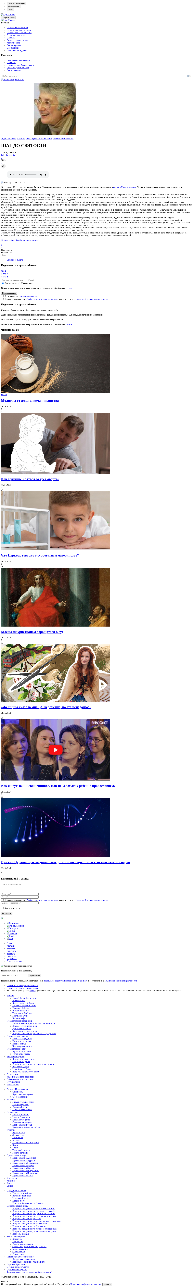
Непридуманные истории (19, 30)
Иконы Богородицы (22, 1038)
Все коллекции (14, 70)
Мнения (11, 1181)
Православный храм (16, 1049)
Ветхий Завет (18, 1000)
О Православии (20, 1097)
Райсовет (11, 62)
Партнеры (12, 958)
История (11, 1099)
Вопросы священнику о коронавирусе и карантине (37, 1221)
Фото (9, 1183)
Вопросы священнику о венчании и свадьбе (33, 1211)
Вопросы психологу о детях (25, 1071)
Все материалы (14, 45)
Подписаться (34, 976)
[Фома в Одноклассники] (15, 926)
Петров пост (18, 1201)
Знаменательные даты (23, 1102)
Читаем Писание (20, 1010)
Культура (11, 1130)
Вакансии (11, 956)
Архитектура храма (21, 1051)
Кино (15, 1145)
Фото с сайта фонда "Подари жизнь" (19, 240)
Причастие (17, 1241)
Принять (107, 1284)
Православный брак (22, 1125)
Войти (20, 79)
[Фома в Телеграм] (12, 928)
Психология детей (21, 1061)
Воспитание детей (15, 1056)
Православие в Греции (23, 1165)
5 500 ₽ (4, 277)
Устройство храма (21, 1054)
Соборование (18, 1251)
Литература (18, 1135)
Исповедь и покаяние (22, 1244)
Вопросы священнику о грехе (26, 1218)
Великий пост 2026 (21, 1195)
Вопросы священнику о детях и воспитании (33, 1064)
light (3, 155)
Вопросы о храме (20, 1234)
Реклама (11, 948)
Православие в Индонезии (25, 1173)
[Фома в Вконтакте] (13, 923)
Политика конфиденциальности (22, 985)
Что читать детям (20, 1066)
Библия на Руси (20, 1016)
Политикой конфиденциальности (91, 299)
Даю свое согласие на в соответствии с (56, 299)
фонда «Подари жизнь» (124, 187)
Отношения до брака (22, 1122)
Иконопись (17, 1137)
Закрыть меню (8, 17)
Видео (10, 1186)
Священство (18, 1254)
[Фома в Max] (10, 938)
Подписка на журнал (17, 50)
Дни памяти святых (21, 1028)
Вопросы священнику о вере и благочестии (33, 1208)
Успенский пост (20, 1198)
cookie (32, 990)
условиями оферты (29, 296)
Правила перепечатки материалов (23, 988)
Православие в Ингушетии (25, 1170)
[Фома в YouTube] (12, 933)
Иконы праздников (21, 1041)
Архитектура (18, 1132)
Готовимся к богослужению (20, 1257)
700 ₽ (3, 271)
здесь (69, 288)
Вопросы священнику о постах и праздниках (34, 1033)
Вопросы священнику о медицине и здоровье (34, 1231)
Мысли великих (20, 1153)
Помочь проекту (9, 293)
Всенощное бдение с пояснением (28, 1262)
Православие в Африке (23, 1160)
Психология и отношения (19, 32)
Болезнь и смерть (15, 260)
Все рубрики (13, 48)
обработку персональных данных (42, 299)
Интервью (12, 1178)
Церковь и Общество (42, 138)
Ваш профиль (14, 7)
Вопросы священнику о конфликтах (29, 1223)
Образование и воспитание (20, 1079)
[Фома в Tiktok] (11, 931)
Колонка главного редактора (20, 1077)
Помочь (11, 14)
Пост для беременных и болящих (28, 1203)
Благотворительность (63, 138)
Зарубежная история (22, 1109)
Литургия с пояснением (23, 1259)
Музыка (16, 1140)
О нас (9, 943)
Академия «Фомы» (16, 35)
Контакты (11, 951)
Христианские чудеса (22, 1094)
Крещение (17, 1239)
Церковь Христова (16, 1264)
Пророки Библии (20, 1008)
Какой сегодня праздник (18, 60)
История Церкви (20, 1104)
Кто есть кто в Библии (23, 1003)
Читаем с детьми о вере (18, 67)
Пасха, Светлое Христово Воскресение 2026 (33, 1023)
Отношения (12, 1074)
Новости (11, 37)
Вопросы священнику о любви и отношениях (34, 1229)
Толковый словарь (21, 1150)
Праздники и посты (16, 1190)
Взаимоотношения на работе (26, 1127)
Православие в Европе (23, 1168)
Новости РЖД (13, 1084)
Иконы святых (19, 1044)
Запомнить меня (12, 908)
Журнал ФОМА (8, 138)
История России (20, 1107)
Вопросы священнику (17, 40)
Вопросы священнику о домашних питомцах (34, 1216)
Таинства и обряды (16, 1236)
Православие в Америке (24, 1158)
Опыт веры (17, 1092)
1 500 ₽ (4, 274)
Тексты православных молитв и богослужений (29, 1272)
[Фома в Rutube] (11, 936)
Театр (15, 1147)
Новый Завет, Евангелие (24, 998)
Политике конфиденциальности (85, 1284)
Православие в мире (16, 1155)
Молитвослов (13, 43)
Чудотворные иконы (22, 1046)
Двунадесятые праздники (24, 1026)
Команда (11, 953)
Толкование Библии (22, 1013)
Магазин (11, 946)
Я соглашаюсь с (21, 296)
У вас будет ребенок (22, 1069)
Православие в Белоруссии (25, 1163)
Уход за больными (21, 1117)
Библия (10, 995)
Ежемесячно (27, 283)
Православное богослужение (21, 65)
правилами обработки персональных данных (66, 981)
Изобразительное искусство (25, 1142)
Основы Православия (17, 27)
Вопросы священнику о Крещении (29, 1226)
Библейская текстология (24, 1005)
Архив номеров (14, 961)
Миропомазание (20, 1249)
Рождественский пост (22, 1193)
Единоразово (11, 283)
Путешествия (13, 1082)
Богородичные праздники (24, 1031)
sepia (12, 155)
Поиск (10, 10)
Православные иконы (17, 1036)
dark (8, 155)
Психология (12, 1112)
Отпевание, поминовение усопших (29, 1246)
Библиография (19, 1018)
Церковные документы (18, 1267)
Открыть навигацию (16, 4)
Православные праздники (19, 1021)
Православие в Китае (22, 1175)
